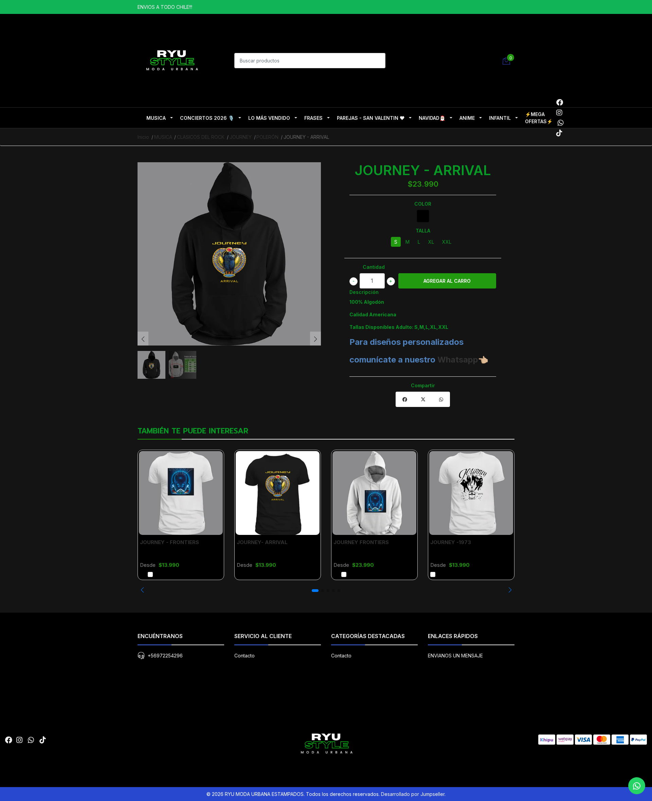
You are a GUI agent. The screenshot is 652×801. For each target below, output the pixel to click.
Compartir (423, 385)
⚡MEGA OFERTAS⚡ (539, 117)
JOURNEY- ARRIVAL (262, 542)
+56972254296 (165, 655)
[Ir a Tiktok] (559, 133)
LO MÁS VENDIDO (269, 118)
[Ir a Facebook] (559, 102)
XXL (446, 242)
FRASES (313, 118)
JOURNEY (241, 137)
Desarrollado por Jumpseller (413, 794)
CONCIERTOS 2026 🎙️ (207, 118)
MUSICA (156, 118)
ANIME (467, 118)
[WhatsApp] (560, 123)
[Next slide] (315, 339)
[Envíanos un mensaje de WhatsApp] (636, 785)
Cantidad (374, 267)
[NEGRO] (423, 216)
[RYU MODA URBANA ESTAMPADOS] (171, 59)
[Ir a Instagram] (559, 113)
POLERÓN (267, 137)
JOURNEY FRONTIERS (361, 542)
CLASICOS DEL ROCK (200, 137)
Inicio (143, 137)
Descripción (364, 292)
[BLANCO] (150, 574)
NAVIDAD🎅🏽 (432, 118)
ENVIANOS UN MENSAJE (455, 655)
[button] (142, 589)
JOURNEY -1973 (450, 542)
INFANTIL (500, 118)
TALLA (423, 231)
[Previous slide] (143, 339)
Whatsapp (457, 360)
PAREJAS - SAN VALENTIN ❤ (370, 118)
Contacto (244, 655)
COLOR (422, 204)
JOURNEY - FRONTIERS (169, 542)
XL (431, 242)
